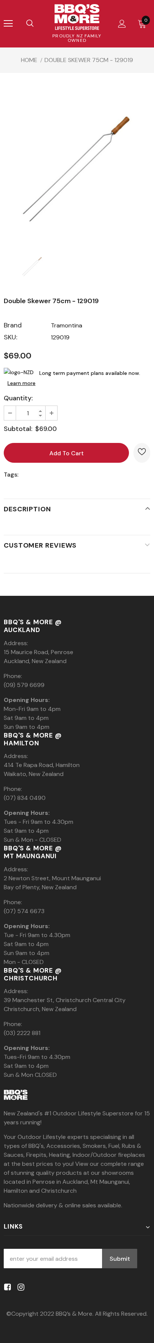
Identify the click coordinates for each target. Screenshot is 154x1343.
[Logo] (77, 17)
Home (29, 60)
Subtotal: (18, 428)
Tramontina (66, 325)
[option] (77, 168)
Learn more (21, 383)
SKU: (10, 337)
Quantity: (18, 398)
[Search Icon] (30, 23)
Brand (13, 325)
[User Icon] (122, 24)
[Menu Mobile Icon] (8, 23)
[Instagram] (19, 1287)
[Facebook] (6, 1287)
